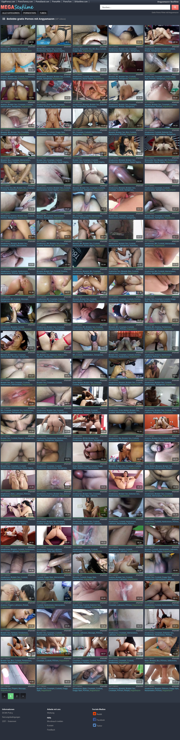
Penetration (149, 162)
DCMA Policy (7, 713)
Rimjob (147, 51)
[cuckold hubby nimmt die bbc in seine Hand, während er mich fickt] (54, 591)
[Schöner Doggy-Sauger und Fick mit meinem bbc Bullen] (90, 563)
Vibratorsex (48, 357)
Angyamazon (27, 51)
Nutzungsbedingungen (11, 717)
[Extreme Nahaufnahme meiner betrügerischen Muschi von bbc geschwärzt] (90, 591)
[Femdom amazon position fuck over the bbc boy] (162, 618)
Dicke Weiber (78, 383)
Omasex (4, 663)
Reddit (99, 714)
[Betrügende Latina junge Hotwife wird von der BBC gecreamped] (126, 591)
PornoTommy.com (25, 2)
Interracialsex (6, 51)
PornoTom (67, 2)
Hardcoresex (114, 51)
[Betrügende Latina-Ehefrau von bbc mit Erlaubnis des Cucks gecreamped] (90, 535)
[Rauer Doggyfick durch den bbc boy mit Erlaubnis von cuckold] (162, 563)
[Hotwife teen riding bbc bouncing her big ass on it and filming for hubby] (162, 229)
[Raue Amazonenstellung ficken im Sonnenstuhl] (18, 646)
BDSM (39, 49)
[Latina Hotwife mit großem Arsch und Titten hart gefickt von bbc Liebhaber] (126, 535)
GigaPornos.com (8, 2)
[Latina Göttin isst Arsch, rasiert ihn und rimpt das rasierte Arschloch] (18, 591)
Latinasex (123, 273)
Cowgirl (165, 49)
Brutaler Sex (15, 49)
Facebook (101, 720)
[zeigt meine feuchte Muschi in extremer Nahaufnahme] (18, 674)
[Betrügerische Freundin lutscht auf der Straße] (18, 313)
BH (9, 49)
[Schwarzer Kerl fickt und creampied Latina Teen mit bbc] (126, 618)
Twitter (99, 726)
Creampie (133, 49)
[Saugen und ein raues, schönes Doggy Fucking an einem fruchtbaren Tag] (54, 507)
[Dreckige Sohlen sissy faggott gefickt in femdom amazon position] (126, 646)
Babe (13, 494)
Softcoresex (62, 355)
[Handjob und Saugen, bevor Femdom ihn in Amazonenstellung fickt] (126, 340)
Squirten (40, 357)
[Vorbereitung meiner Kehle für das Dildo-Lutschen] (162, 674)
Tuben (43, 13)
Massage (24, 299)
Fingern (4, 79)
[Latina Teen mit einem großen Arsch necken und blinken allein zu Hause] (54, 535)
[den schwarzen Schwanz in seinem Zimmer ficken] (90, 618)
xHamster (31, 47)
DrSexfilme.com (81, 2)
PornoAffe (56, 2)
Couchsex (76, 661)
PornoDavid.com (42, 2)
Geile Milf (51, 551)
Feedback (51, 730)
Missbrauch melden (55, 721)
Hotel (174, 410)
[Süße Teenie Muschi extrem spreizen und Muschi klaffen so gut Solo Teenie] (126, 479)
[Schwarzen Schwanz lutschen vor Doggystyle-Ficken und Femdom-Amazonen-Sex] (126, 452)
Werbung (50, 713)
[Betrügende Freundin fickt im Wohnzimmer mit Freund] (90, 674)
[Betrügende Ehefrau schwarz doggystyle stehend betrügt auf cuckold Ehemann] (162, 535)
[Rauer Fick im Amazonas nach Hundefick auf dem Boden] (126, 674)
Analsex (4, 49)
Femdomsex (41, 51)
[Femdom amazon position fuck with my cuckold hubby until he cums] (54, 452)
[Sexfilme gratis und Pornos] (17, 7)
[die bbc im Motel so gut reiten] (18, 563)
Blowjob (158, 49)
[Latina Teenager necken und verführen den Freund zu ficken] (126, 507)
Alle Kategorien (10, 13)
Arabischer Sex (114, 271)
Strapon (50, 51)
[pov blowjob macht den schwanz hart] (162, 646)
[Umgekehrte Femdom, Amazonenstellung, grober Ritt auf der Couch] (90, 646)
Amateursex (113, 49)
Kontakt (50, 725)
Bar (120, 438)
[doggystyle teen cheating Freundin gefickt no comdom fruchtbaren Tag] (54, 674)
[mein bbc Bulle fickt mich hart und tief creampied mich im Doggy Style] (162, 62)
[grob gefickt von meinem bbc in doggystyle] (54, 563)
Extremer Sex (167, 132)
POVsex (152, 79)
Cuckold (24, 49)
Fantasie (14, 633)
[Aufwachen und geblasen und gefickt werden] (54, 646)
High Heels (159, 440)
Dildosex (53, 355)
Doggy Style (77, 51)
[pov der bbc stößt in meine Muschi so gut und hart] (54, 618)
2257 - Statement (9, 721)
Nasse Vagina (59, 51)
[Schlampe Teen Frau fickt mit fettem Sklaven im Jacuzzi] (54, 424)
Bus (97, 49)
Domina (64, 271)
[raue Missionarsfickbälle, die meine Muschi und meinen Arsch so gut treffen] (162, 591)
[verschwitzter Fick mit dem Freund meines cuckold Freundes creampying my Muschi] (90, 201)
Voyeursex (134, 246)
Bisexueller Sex (48, 49)
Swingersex (16, 51)
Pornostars (29, 13)
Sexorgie (15, 357)
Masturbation (88, 355)
